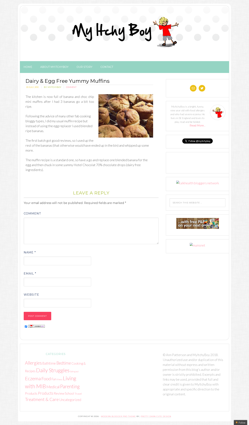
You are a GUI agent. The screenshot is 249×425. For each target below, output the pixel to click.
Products (31, 393)
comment (71, 87)
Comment (32, 213)
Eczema (33, 378)
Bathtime (49, 363)
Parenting (70, 386)
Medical (53, 386)
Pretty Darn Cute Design (156, 416)
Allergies (33, 363)
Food (46, 378)
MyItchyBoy (124, 32)
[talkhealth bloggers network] (197, 183)
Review (59, 393)
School (69, 393)
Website (31, 294)
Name (30, 252)
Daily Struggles (53, 370)
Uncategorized (70, 400)
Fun (53, 379)
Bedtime (63, 363)
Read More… (197, 125)
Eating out (74, 371)
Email (30, 273)
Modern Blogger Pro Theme (118, 416)
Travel (78, 393)
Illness (59, 379)
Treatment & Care (42, 399)
